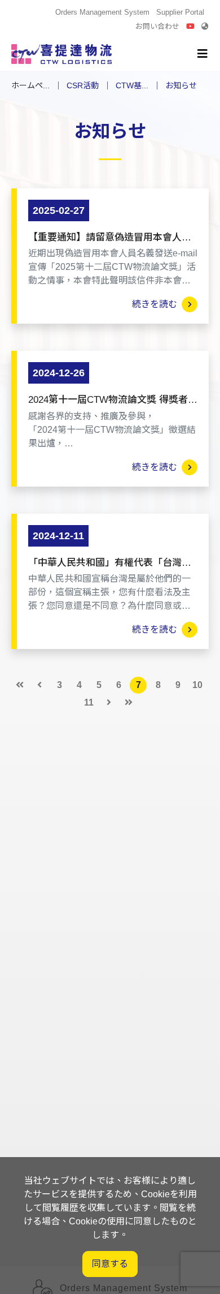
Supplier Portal (180, 12)
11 (89, 702)
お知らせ (181, 85)
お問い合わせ (157, 26)
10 (197, 685)
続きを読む (157, 304)
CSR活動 (83, 85)
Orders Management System (102, 12)
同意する (110, 1264)
